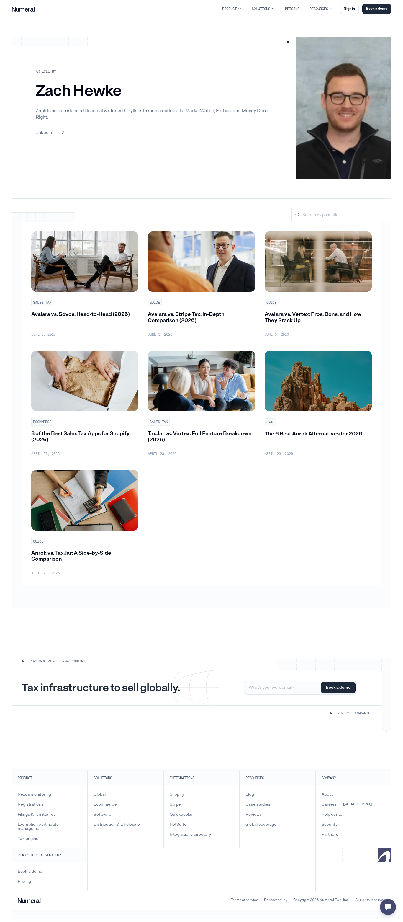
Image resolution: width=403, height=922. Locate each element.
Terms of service (244, 900)
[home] (23, 9)
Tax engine (28, 839)
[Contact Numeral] (388, 907)
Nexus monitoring (34, 794)
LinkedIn (44, 132)
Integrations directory (190, 835)
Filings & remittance (37, 814)
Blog (249, 794)
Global (100, 794)
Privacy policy (275, 900)
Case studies (257, 804)
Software (102, 814)
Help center (333, 814)
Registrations (30, 804)
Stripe (175, 804)
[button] (231, 9)
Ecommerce (105, 804)
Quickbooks (181, 814)
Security (330, 825)
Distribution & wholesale (117, 825)
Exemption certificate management (38, 827)
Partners (330, 835)
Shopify (177, 794)
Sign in (349, 8)
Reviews (253, 814)
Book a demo (376, 8)
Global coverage (260, 825)
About (327, 794)
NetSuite (178, 825)
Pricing (24, 881)
